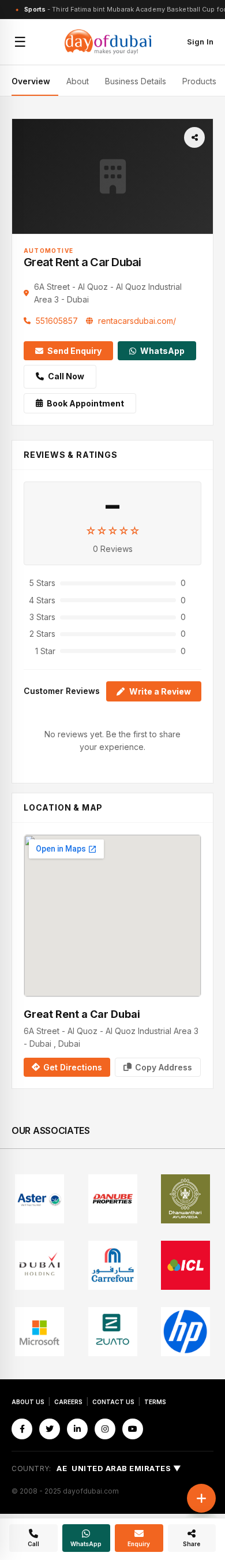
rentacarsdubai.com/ (137, 321)
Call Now (66, 376)
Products (199, 81)
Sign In (200, 41)
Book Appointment (85, 403)
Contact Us (113, 1402)
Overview (31, 81)
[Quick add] (201, 1498)
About (77, 81)
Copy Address (163, 1067)
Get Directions (72, 1067)
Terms (155, 1402)
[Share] (194, 137)
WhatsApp (162, 351)
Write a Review (160, 691)
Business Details (135, 81)
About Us (28, 1402)
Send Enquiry (74, 351)
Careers (68, 1402)
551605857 (57, 321)
